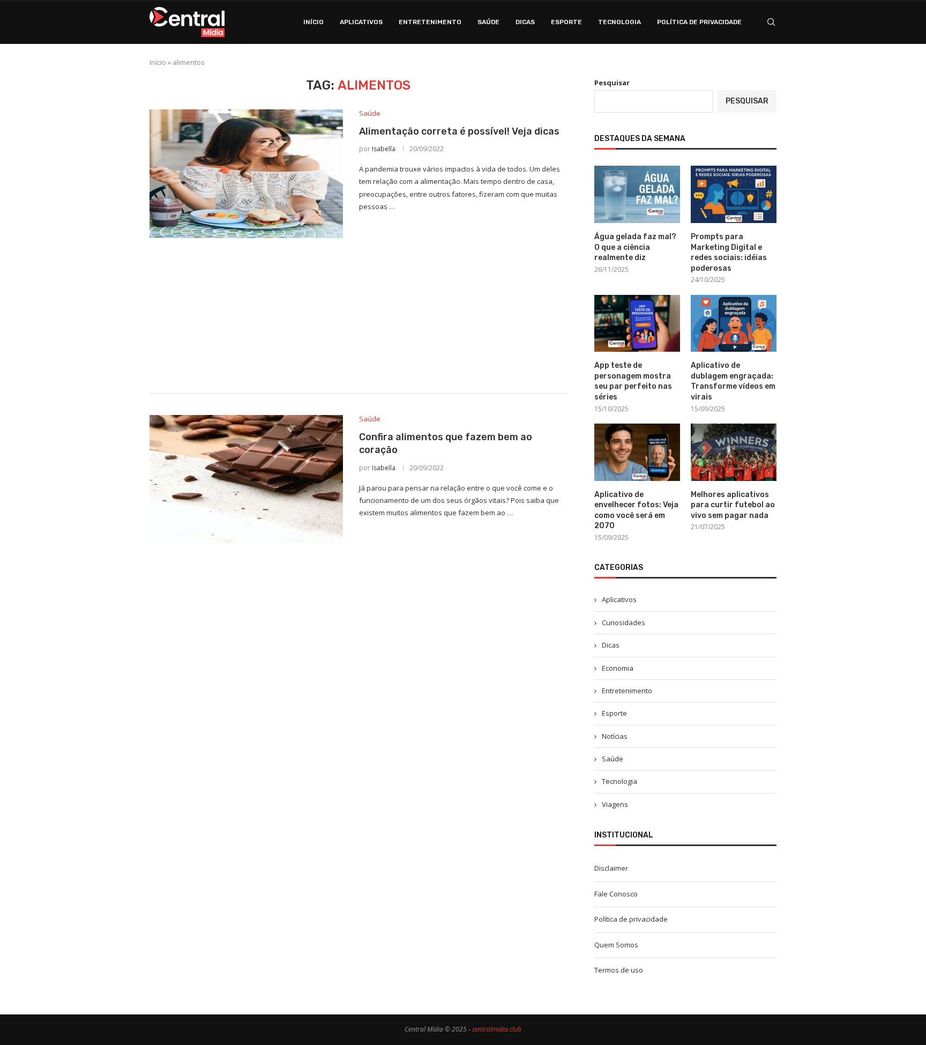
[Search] (771, 22)
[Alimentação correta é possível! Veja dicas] (246, 173)
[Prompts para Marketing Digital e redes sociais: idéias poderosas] (733, 194)
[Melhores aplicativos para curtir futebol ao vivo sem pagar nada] (733, 452)
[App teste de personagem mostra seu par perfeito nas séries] (637, 323)
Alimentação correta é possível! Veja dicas (459, 131)
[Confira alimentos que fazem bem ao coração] (246, 479)
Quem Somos (616, 945)
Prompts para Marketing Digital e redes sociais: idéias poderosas (729, 252)
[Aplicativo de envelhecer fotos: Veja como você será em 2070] (637, 452)
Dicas (525, 22)
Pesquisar (612, 82)
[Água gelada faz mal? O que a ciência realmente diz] (637, 194)
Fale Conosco (616, 894)
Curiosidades (623, 622)
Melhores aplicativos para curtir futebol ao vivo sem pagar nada (733, 505)
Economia (617, 668)
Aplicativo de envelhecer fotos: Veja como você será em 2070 (636, 510)
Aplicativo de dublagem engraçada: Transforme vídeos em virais (733, 381)
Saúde (488, 22)
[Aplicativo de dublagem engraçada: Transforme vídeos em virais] (733, 323)
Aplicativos (361, 22)
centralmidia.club (496, 1029)
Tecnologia (619, 22)
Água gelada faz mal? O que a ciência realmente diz (635, 247)
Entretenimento (430, 22)
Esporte (566, 22)
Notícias (615, 736)
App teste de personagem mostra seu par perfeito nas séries (633, 381)
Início (313, 22)
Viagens (615, 804)
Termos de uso (618, 970)
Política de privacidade (699, 22)
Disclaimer (611, 868)
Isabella (383, 148)
